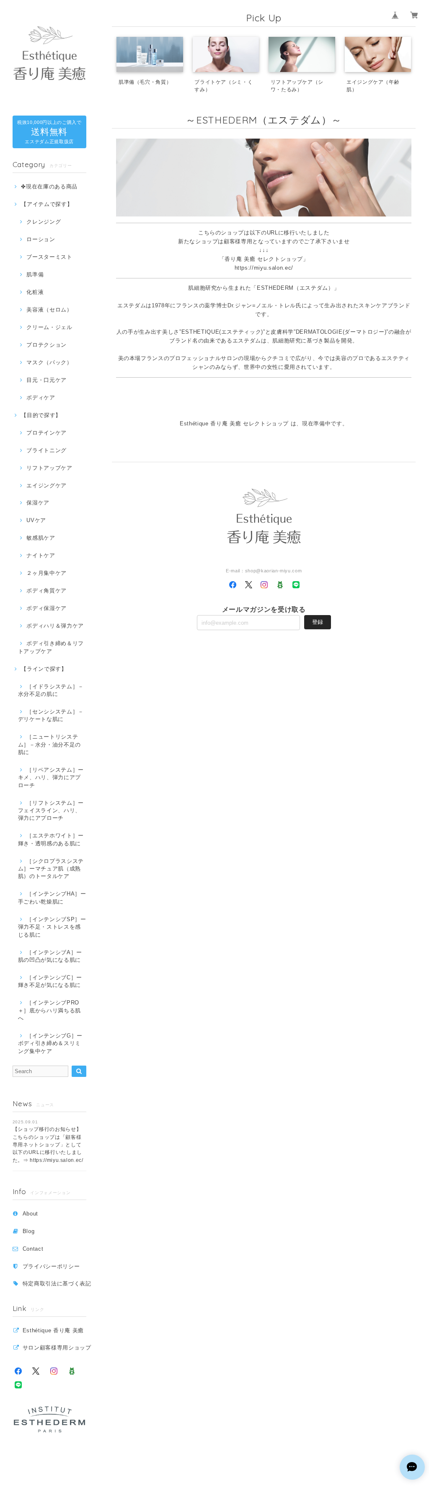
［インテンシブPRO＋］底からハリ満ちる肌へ (49, 1010)
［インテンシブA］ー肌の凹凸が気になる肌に (50, 956)
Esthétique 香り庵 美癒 (53, 1330)
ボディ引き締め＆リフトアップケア (51, 647)
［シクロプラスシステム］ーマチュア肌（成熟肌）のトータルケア (51, 869)
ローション (40, 239)
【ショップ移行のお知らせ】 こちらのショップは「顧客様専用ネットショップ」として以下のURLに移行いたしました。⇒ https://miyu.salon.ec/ (48, 1144)
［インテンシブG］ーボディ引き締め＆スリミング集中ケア (50, 1043)
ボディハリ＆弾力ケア (55, 626)
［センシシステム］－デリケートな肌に (51, 715)
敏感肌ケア (40, 538)
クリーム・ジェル (49, 327)
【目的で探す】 (41, 415)
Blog (29, 1231)
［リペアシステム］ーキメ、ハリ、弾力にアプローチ (51, 777)
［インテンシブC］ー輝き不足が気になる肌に (50, 981)
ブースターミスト (49, 257)
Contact (33, 1249)
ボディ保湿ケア (46, 608)
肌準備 (35, 274)
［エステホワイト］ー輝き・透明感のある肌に (51, 839)
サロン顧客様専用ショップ (57, 1347)
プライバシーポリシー (51, 1266)
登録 (317, 622)
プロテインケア (46, 433)
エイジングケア (46, 485)
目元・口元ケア (46, 380)
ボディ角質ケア (46, 590)
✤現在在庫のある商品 (49, 186)
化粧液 (35, 292)
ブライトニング (46, 450)
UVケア (36, 520)
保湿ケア (37, 503)
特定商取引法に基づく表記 (57, 1283)
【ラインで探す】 (44, 669)
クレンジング (43, 222)
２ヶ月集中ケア (46, 573)
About (30, 1213)
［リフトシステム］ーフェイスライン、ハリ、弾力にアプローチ (51, 810)
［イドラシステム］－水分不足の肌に (51, 690)
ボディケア (40, 397)
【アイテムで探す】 (46, 204)
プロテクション (46, 345)
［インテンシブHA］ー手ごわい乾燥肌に (52, 897)
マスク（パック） (49, 362)
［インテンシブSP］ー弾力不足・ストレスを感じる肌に (52, 927)
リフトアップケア (49, 468)
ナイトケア (40, 555)
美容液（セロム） (49, 309)
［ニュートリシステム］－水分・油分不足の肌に (49, 744)
